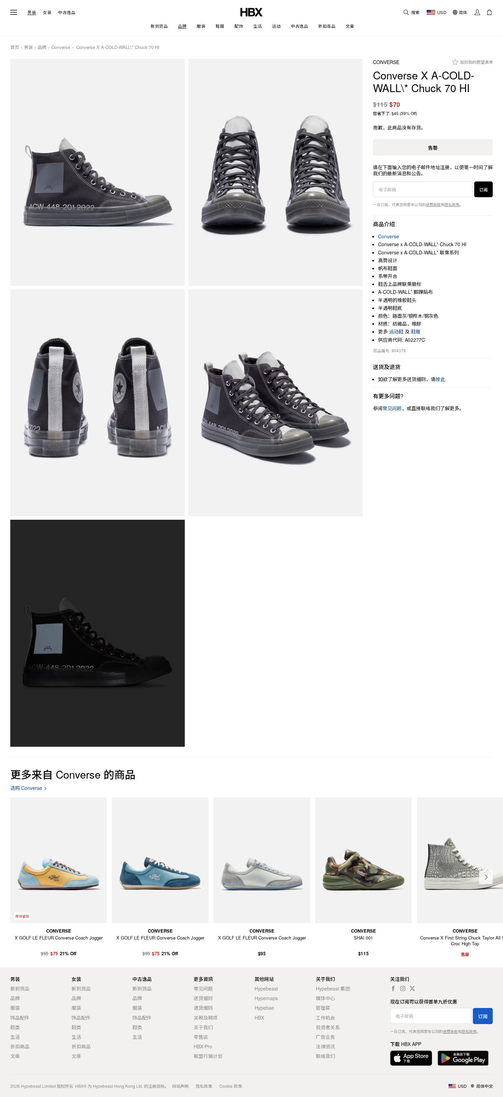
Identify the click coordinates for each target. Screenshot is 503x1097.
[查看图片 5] (97, 633)
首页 (14, 47)
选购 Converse (26, 788)
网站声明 (180, 1086)
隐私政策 (452, 204)
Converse (60, 47)
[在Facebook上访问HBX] (393, 988)
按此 (440, 379)
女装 (47, 12)
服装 (15, 1008)
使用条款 (433, 204)
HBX (259, 1017)
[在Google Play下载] (463, 1058)
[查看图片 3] (97, 402)
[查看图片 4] (275, 402)
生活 (15, 1037)
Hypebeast (266, 988)
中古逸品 (66, 12)
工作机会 (325, 1017)
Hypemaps (266, 998)
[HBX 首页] (251, 11)
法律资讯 (325, 1046)
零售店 (201, 1037)
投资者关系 (328, 1027)
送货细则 (203, 998)
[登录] (477, 12)
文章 (15, 1056)
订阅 (483, 189)
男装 (31, 12)
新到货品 (19, 988)
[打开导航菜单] (13, 12)
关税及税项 (206, 1017)
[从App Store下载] (411, 1058)
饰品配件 (19, 1017)
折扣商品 (19, 1046)
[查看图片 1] (97, 172)
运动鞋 (396, 331)
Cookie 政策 (230, 1086)
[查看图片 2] (275, 172)
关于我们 (203, 1027)
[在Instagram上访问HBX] (403, 988)
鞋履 (416, 331)
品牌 (42, 47)
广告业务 (325, 1037)
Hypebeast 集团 (333, 988)
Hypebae (264, 1008)
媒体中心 (325, 998)
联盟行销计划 (208, 1056)
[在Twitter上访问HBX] (412, 988)
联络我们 (325, 1056)
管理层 (323, 1008)
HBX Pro (203, 1046)
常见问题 (203, 988)
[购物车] (489, 12)
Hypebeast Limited (38, 1086)
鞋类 (15, 1027)
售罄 (433, 147)
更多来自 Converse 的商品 (73, 774)
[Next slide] (486, 877)
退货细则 (203, 1008)
